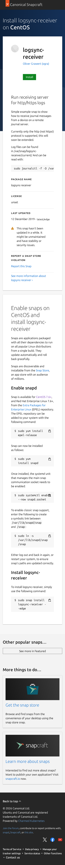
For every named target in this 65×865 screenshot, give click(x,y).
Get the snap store (22, 705)
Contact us (13, 857)
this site (28, 832)
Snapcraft (15, 832)
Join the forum (11, 828)
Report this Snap (21, 266)
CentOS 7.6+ (43, 396)
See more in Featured (32, 651)
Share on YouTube (60, 840)
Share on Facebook (52, 840)
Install (29, 77)
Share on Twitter (45, 840)
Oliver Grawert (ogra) (36, 63)
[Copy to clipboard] (50, 431)
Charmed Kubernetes (31, 820)
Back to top (11, 801)
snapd (6, 832)
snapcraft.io (13, 778)
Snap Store (42, 370)
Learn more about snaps (28, 761)
